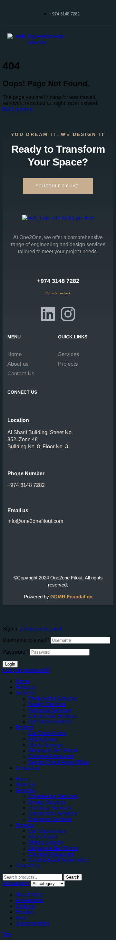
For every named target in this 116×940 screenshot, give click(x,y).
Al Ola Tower (43, 739)
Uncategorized (32, 923)
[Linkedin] (48, 314)
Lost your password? (26, 670)
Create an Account (41, 628)
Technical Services (50, 710)
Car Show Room (47, 733)
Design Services (47, 704)
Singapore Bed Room (53, 750)
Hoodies (25, 912)
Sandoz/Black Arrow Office (58, 762)
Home (14, 354)
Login (10, 664)
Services (68, 354)
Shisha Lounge (45, 745)
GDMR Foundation (71, 596)
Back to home (18, 109)
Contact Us (20, 374)
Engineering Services (53, 698)
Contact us (27, 768)
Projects (68, 364)
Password (16, 652)
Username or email (26, 640)
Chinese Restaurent (51, 756)
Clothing (25, 906)
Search (72, 877)
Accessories (29, 900)
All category (29, 894)
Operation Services (50, 721)
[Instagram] (68, 314)
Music (22, 917)
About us (18, 364)
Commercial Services (52, 716)
